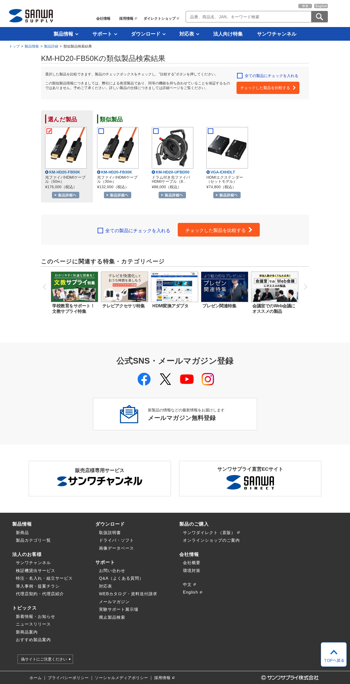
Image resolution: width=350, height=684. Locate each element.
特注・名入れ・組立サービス (44, 578)
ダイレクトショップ (160, 18)
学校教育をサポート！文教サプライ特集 (73, 308)
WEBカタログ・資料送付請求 (128, 593)
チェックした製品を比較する (265, 88)
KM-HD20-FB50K (64, 172)
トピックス (24, 607)
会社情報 (103, 18)
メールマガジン (114, 601)
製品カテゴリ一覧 (33, 540)
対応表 (186, 34)
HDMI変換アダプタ (170, 305)
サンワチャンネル (276, 34)
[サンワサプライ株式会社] (31, 15)
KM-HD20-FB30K (116, 172)
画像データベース (116, 548)
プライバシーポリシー (68, 678)
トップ (14, 46)
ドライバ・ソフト (116, 540)
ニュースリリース (33, 624)
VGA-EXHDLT (223, 172)
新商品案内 (27, 632)
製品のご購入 (194, 523)
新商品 (22, 532)
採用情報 (126, 18)
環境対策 (191, 570)
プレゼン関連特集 (219, 305)
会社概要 (191, 562)
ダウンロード (146, 34)
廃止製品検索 (112, 617)
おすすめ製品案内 (33, 639)
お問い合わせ (112, 570)
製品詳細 (51, 46)
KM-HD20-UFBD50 (172, 172)
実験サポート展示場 (118, 609)
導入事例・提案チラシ (38, 586)
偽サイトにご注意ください (44, 659)
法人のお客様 (27, 554)
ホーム (36, 678)
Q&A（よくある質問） (121, 578)
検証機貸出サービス (35, 570)
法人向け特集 (228, 34)
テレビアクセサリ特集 (123, 305)
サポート (102, 34)
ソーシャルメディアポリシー (121, 678)
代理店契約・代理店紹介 (40, 593)
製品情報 (63, 34)
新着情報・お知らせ (35, 616)
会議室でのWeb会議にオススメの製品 (273, 308)
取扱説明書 (110, 532)
